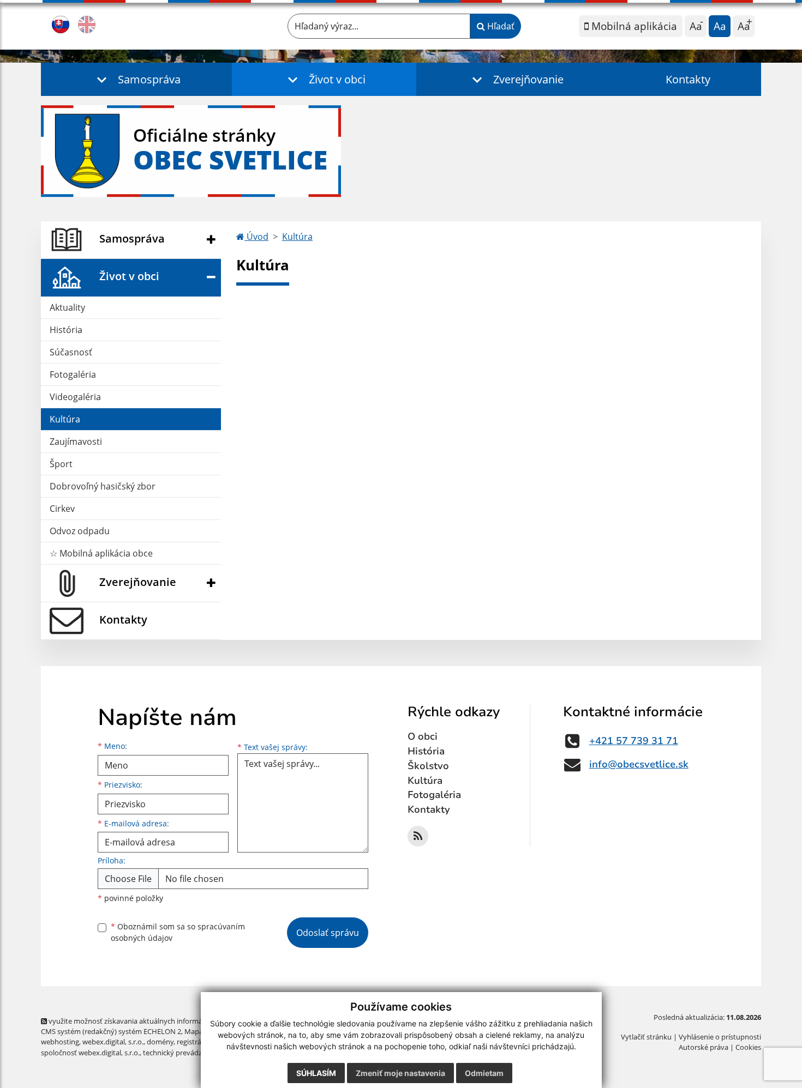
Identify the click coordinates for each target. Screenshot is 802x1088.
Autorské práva (703, 1047)
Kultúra (65, 419)
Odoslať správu (327, 933)
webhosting (60, 1042)
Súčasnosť (71, 352)
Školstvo (428, 765)
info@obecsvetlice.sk (639, 764)
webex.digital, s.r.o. (112, 1042)
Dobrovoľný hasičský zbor (102, 486)
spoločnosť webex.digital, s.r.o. (90, 1052)
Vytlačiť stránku (646, 1037)
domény (160, 1042)
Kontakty (688, 79)
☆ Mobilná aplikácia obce (101, 553)
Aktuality (67, 307)
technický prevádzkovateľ (184, 1052)
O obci (423, 736)
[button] (136, 79)
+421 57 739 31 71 (633, 740)
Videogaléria (75, 397)
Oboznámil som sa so (178, 932)
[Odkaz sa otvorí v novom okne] (418, 836)
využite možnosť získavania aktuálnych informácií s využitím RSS (152, 1021)
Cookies (748, 1047)
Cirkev (62, 509)
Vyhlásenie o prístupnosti (720, 1037)
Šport (61, 464)
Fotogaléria (73, 374)
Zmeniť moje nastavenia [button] (400, 1073)
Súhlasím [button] (316, 1073)
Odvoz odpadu (80, 531)
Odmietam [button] (484, 1073)
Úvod (256, 237)
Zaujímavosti (76, 442)
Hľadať (499, 26)
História (66, 330)
